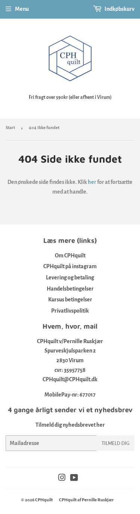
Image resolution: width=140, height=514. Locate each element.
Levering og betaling (70, 277)
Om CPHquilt (70, 255)
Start (10, 127)
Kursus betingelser (70, 300)
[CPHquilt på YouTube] (74, 479)
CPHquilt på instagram (70, 266)
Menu (22, 9)
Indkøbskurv (119, 9)
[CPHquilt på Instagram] (62, 479)
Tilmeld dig (116, 443)
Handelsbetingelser (70, 289)
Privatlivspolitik (70, 311)
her (92, 182)
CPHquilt (44, 500)
